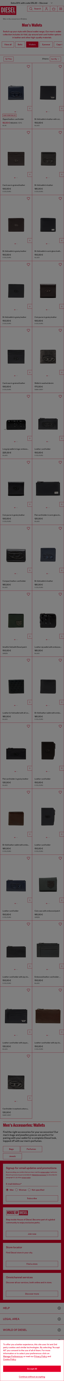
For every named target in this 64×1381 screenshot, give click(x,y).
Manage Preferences (13, 1356)
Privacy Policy (40, 1356)
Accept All (32, 1369)
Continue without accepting (32, 1376)
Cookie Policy (9, 1359)
